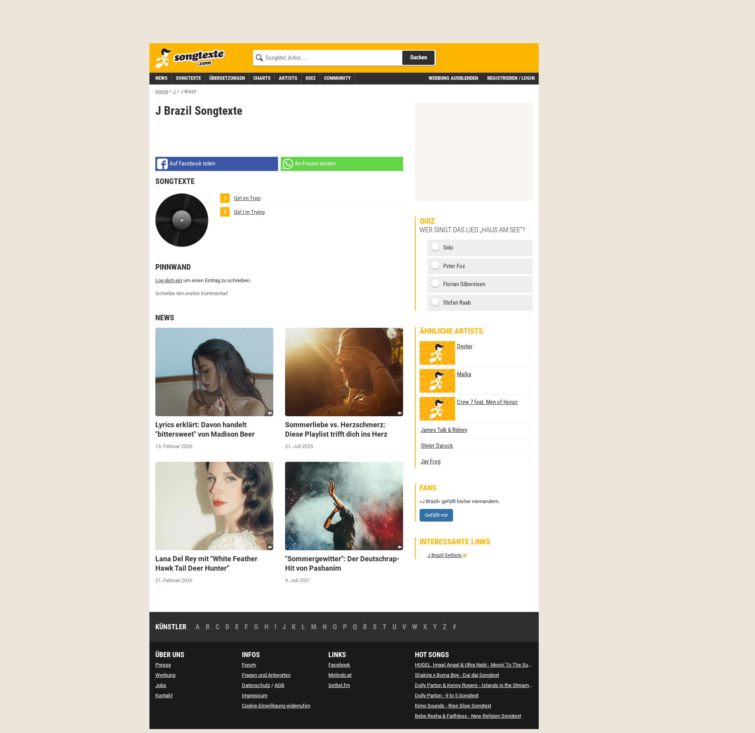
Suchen (418, 57)
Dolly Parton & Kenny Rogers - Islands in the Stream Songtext (482, 685)
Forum (249, 665)
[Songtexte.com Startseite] (192, 58)
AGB (279, 685)
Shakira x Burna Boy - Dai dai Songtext (457, 675)
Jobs (160, 685)
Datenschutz (256, 685)
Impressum (254, 695)
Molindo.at (340, 675)
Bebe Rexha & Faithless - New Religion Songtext (468, 716)
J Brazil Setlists (444, 555)
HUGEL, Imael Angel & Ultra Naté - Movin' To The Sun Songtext (483, 665)
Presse (163, 665)
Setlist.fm (339, 685)
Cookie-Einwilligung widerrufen (276, 706)
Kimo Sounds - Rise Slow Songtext (453, 706)
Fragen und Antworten (266, 675)
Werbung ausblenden (453, 78)
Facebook (339, 665)
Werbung (165, 675)
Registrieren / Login (511, 78)
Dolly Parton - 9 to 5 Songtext (447, 695)
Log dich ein (168, 280)
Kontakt (164, 695)
